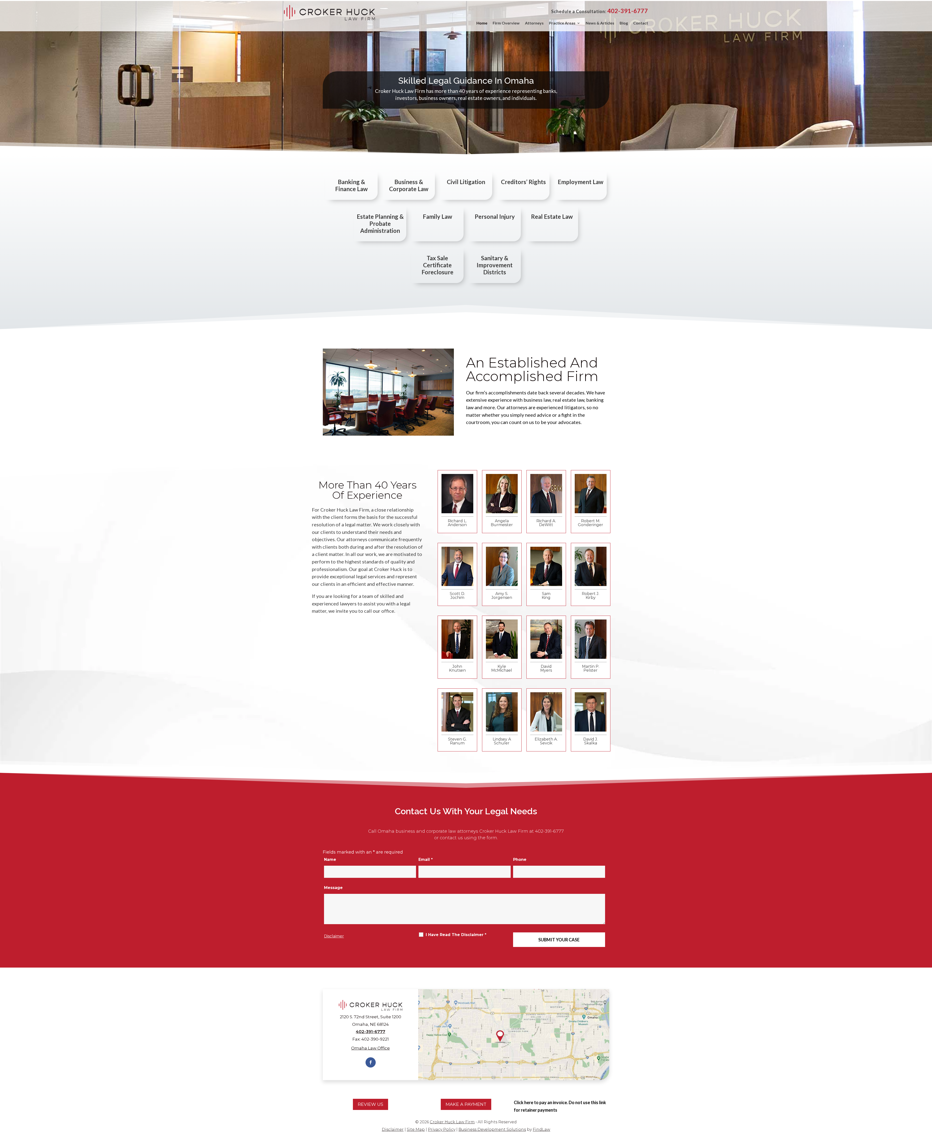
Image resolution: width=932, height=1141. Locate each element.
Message (333, 887)
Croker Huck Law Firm (452, 1122)
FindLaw (541, 1129)
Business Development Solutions (492, 1129)
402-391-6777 (627, 10)
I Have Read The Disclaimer (456, 934)
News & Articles (600, 23)
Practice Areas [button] (562, 23)
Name (330, 859)
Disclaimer (334, 936)
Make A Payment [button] (466, 1104)
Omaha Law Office (370, 1048)
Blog (624, 23)
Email (425, 859)
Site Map (416, 1129)
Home (481, 23)
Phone (519, 859)
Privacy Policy (441, 1129)
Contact (640, 23)
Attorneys (534, 23)
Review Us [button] (370, 1104)
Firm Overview (506, 23)
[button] (927, 1106)
